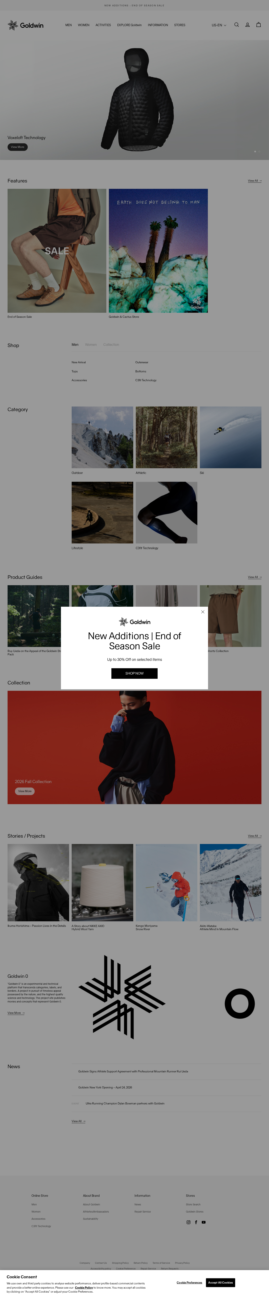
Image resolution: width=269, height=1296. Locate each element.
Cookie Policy (84, 1287)
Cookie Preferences (189, 1282)
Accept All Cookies (220, 1282)
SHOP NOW (134, 673)
